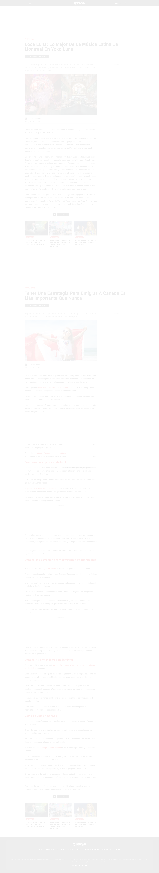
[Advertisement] (79, 439)
